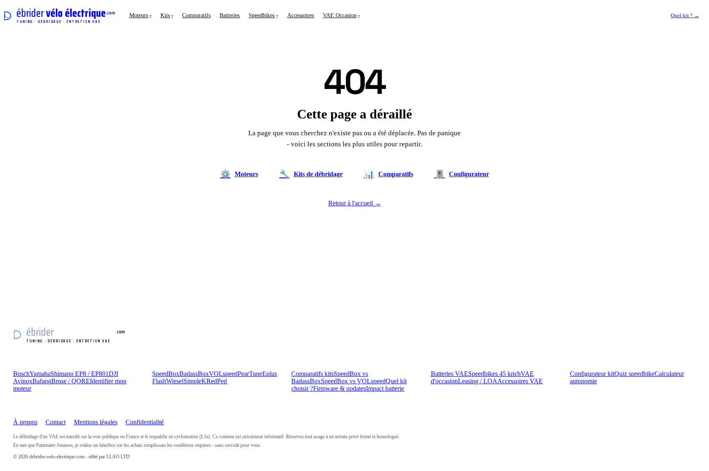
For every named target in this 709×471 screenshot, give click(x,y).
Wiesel (174, 381)
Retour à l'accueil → (354, 203)
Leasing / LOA (477, 381)
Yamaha (40, 373)
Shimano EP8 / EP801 (79, 373)
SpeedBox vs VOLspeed (353, 381)
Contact (56, 422)
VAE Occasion (341, 15)
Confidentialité (145, 422)
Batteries (230, 15)
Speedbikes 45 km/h (494, 373)
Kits (166, 15)
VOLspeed (223, 373)
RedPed (216, 381)
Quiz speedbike (634, 373)
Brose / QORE (70, 381)
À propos (25, 422)
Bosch (21, 373)
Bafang (41, 381)
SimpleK (194, 381)
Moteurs (140, 15)
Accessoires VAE (520, 381)
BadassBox (194, 373)
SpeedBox (165, 373)
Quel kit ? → (685, 15)
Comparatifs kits (312, 373)
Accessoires (300, 15)
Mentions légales (95, 422)
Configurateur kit (592, 373)
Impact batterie (385, 388)
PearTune (250, 373)
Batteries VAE (449, 373)
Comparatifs (196, 15)
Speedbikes (263, 15)
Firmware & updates (339, 388)
